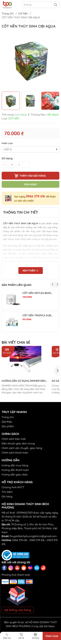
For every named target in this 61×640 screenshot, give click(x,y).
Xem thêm (29, 270)
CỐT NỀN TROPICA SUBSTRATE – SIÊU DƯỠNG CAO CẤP (37, 315)
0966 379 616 (36, 196)
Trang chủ (8, 13)
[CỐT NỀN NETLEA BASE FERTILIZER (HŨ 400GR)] (12, 299)
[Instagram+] (10, 567)
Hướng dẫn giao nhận (15, 474)
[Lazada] (30, 567)
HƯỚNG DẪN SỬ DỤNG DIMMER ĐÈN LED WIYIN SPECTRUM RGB (24, 381)
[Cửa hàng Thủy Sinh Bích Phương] (7, 5)
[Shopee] (23, 567)
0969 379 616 (37, 540)
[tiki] (36, 567)
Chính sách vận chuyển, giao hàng (22, 448)
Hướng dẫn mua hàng (15, 465)
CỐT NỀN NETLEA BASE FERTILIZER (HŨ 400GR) (37, 293)
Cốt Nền (23, 13)
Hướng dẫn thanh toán (15, 470)
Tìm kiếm (7, 491)
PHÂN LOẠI (7, 143)
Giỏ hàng (7, 496)
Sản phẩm (8, 426)
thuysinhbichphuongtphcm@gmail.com (33, 536)
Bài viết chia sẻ (16, 342)
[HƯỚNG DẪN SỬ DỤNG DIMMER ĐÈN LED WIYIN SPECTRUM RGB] (25, 362)
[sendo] (43, 567)
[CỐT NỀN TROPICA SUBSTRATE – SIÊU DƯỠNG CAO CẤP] (12, 322)
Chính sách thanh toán (15, 452)
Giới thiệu (7, 421)
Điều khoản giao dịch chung (18, 443)
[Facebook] (4, 567)
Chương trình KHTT (13, 487)
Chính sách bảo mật (14, 438)
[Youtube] (17, 567)
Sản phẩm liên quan (16, 285)
